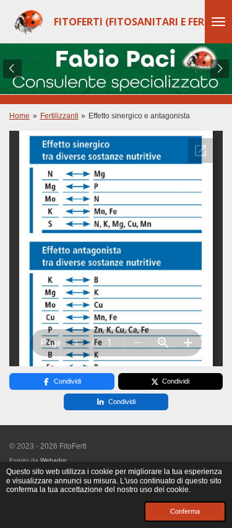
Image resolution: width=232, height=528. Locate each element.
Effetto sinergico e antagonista (139, 116)
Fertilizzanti (59, 116)
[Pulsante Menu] (218, 21)
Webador (53, 460)
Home (19, 116)
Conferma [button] (185, 511)
